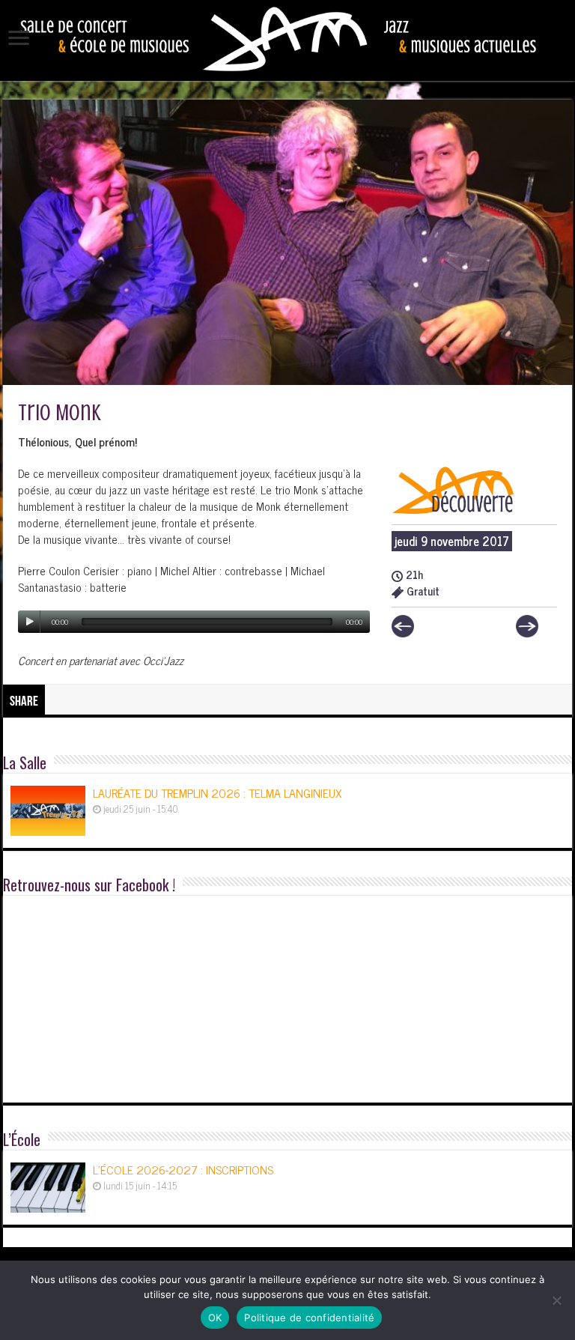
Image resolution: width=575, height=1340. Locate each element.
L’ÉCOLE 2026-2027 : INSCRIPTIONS (183, 1169)
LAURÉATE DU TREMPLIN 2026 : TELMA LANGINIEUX (217, 792)
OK (215, 1318)
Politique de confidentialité (309, 1318)
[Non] (556, 1300)
